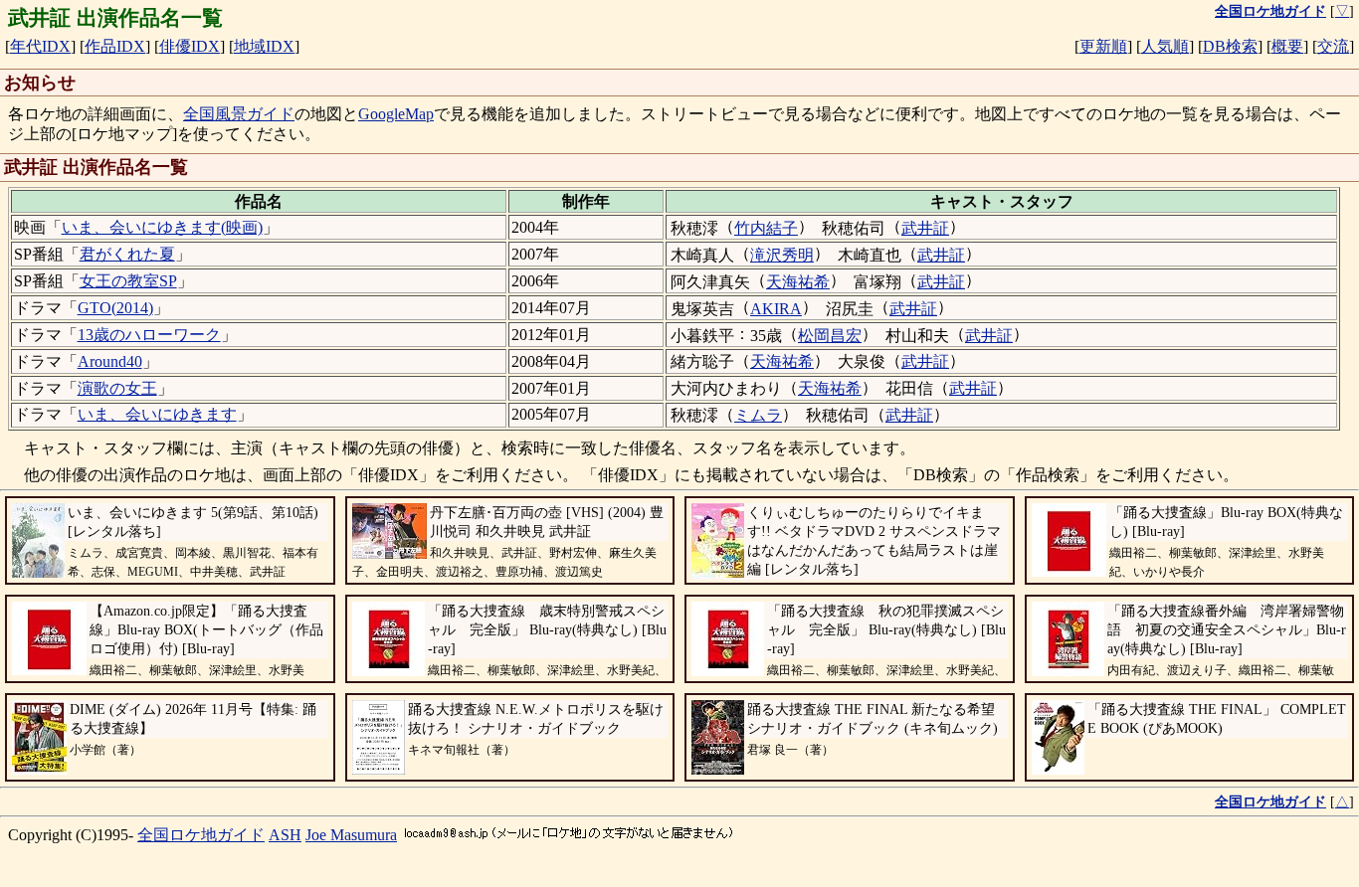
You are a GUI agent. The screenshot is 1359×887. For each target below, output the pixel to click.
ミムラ (758, 415)
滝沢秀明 (782, 255)
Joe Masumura (351, 834)
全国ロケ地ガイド (201, 834)
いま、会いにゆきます (157, 414)
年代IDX (40, 46)
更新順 (1103, 46)
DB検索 (1230, 46)
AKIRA (776, 308)
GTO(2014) (115, 307)
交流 (1333, 46)
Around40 (110, 361)
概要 (1287, 46)
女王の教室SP (128, 280)
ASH (285, 834)
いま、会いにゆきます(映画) (162, 227)
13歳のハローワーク (149, 334)
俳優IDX (189, 46)
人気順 (1165, 46)
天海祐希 (798, 281)
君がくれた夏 (127, 254)
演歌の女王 (117, 388)
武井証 (925, 228)
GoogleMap (396, 113)
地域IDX (264, 46)
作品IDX (115, 46)
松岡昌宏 (830, 335)
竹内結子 (766, 228)
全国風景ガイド (238, 113)
